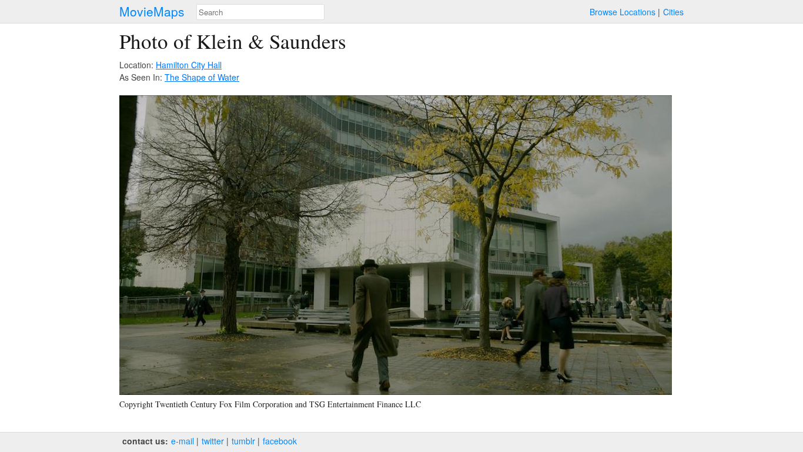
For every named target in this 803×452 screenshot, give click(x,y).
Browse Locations (622, 12)
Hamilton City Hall (189, 65)
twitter (213, 441)
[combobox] (260, 12)
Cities (673, 12)
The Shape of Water (202, 77)
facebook (280, 441)
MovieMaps (152, 11)
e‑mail (182, 441)
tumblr (243, 441)
